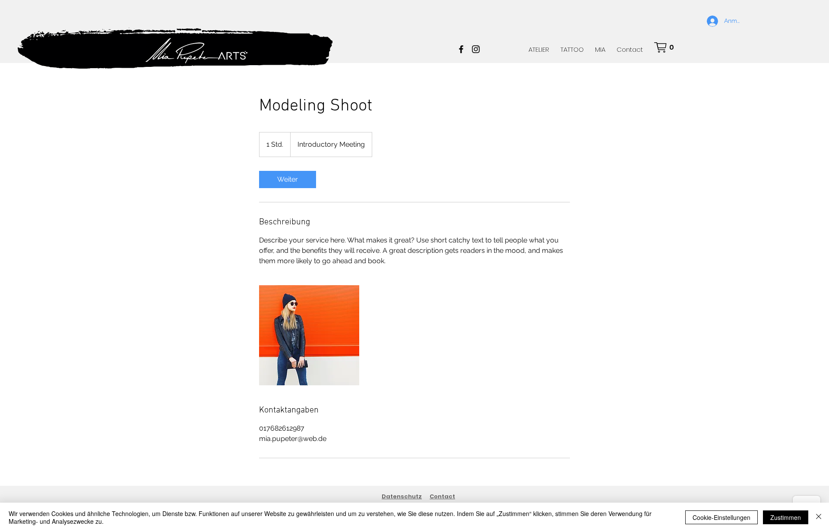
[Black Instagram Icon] (476, 49)
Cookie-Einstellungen (721, 517)
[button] (666, 47)
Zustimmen (785, 517)
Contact (442, 496)
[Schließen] (818, 517)
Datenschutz (402, 496)
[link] (287, 179)
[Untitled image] (309, 335)
